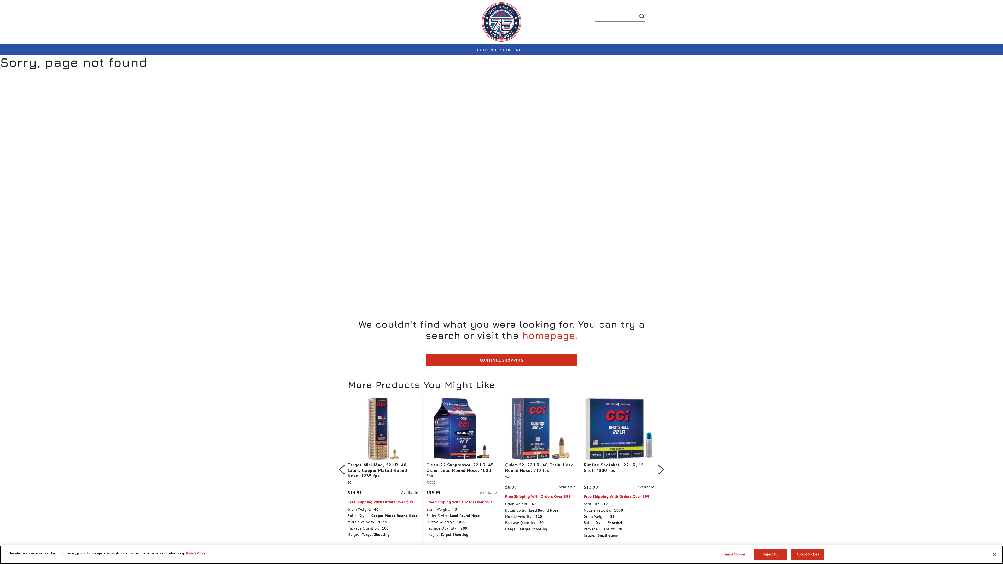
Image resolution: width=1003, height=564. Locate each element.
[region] (501, 554)
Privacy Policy (195, 553)
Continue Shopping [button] (501, 360)
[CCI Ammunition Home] (501, 22)
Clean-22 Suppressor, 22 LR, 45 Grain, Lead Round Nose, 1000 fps (459, 470)
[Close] (994, 554)
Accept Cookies (808, 554)
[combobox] (620, 18)
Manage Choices (733, 554)
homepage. (550, 335)
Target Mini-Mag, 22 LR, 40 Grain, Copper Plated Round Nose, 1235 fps (377, 470)
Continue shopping (499, 49)
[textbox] (620, 18)
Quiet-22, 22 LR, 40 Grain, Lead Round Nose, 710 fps (539, 468)
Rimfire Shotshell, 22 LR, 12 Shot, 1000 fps (614, 468)
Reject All (770, 554)
